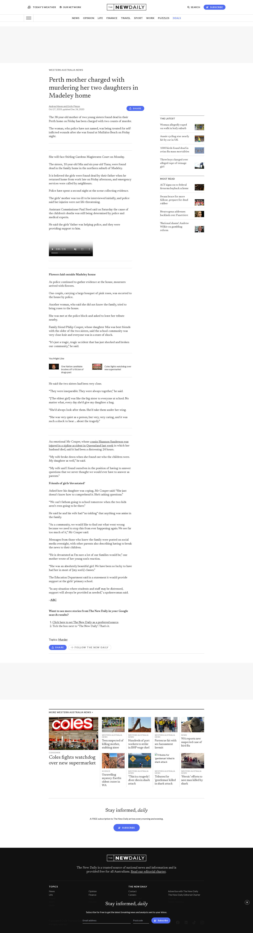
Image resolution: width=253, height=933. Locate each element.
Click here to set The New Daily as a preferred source (85, 622)
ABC (53, 600)
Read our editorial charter (148, 871)
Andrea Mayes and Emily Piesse (64, 106)
